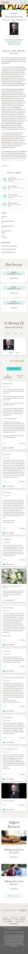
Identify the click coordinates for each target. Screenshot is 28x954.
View (17, 352)
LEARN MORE (14, 857)
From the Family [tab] (20, 376)
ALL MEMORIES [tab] (8, 376)
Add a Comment (9, 447)
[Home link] (5, 2)
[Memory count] (6, 333)
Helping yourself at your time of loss (14, 849)
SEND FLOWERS (10, 600)
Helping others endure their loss (14, 881)
